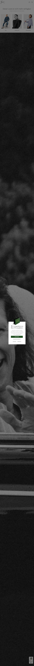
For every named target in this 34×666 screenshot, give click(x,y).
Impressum (14, 341)
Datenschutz (19, 341)
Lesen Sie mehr (18, 334)
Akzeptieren (17, 336)
